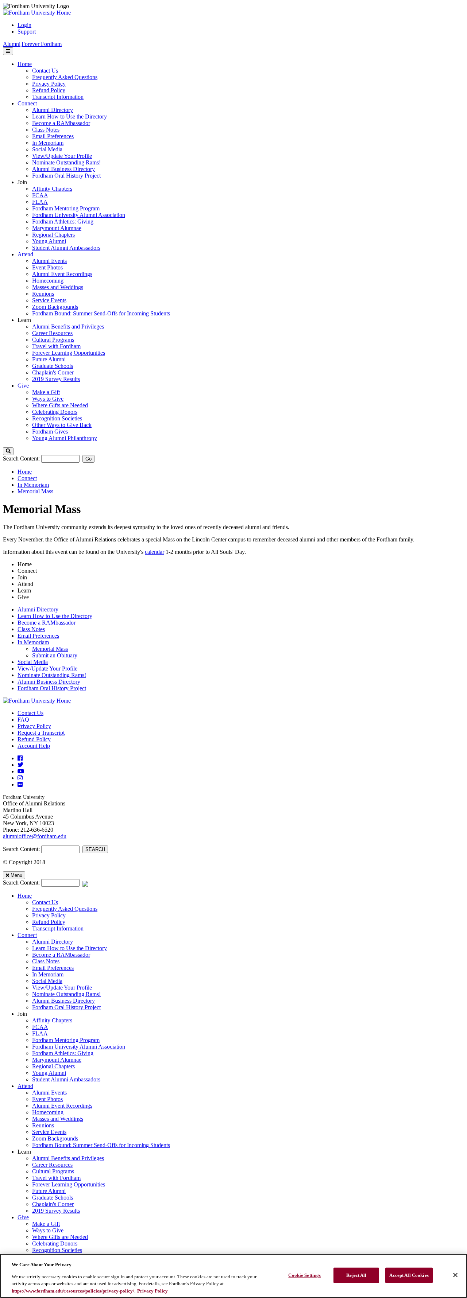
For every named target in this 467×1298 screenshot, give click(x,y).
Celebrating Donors (54, 1243)
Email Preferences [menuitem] (53, 136)
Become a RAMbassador (47, 622)
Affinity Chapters (52, 1020)
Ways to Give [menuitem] (47, 399)
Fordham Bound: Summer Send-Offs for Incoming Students (101, 1145)
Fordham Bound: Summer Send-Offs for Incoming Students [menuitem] (101, 313)
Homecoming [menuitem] (47, 280)
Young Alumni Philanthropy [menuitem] (64, 438)
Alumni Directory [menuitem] (52, 110)
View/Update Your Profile (47, 668)
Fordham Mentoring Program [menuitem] (66, 208)
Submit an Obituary (54, 655)
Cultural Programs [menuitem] (53, 340)
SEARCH (95, 849)
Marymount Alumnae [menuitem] (56, 228)
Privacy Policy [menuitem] (49, 84)
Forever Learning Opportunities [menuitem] (68, 353)
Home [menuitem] (25, 64)
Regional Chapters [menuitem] (53, 235)
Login (24, 25)
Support (27, 31)
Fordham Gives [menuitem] (50, 431)
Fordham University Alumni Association (78, 1047)
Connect (27, 478)
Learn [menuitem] (24, 320)
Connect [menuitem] (27, 103)
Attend (25, 1086)
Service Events (49, 1132)
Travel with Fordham (56, 1178)
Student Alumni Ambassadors (66, 1079)
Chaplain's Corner (53, 1204)
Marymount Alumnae (56, 1060)
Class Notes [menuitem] (45, 130)
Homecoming (47, 1112)
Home (25, 472)
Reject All (356, 1275)
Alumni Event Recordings (62, 1106)
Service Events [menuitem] (49, 300)
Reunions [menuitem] (43, 294)
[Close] (455, 1275)
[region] (233, 1276)
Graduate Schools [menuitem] (52, 366)
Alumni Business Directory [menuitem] (63, 169)
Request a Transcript (41, 733)
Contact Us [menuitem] (45, 70)
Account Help (34, 746)
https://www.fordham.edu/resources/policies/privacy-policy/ (73, 1290)
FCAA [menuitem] (40, 195)
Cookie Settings (304, 1275)
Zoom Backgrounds (55, 1138)
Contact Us (30, 713)
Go (88, 459)
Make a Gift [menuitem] (46, 392)
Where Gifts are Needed (60, 1237)
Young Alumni (49, 1073)
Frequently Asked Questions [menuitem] (64, 77)
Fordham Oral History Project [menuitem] (66, 175)
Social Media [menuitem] (47, 149)
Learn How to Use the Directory (55, 616)
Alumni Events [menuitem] (49, 261)
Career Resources (52, 1165)
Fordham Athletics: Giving (62, 1053)
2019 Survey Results (56, 1211)
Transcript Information (58, 928)
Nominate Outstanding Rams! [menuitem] (66, 162)
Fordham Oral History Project (52, 688)
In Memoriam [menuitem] (47, 143)
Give (23, 1217)
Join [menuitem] (22, 182)
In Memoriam (33, 485)
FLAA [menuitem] (40, 202)
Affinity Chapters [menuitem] (52, 189)
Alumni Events (49, 1092)
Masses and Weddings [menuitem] (57, 287)
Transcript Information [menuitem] (58, 97)
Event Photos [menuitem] (47, 267)
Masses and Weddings (57, 1119)
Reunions (43, 1125)
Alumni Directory (38, 609)
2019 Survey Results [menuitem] (56, 379)
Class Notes (31, 629)
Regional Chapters (53, 1066)
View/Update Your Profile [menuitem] (62, 156)
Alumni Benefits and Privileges (68, 1158)
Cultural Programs (53, 1171)
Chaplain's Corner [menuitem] (53, 372)
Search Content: (22, 458)
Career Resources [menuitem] (52, 333)
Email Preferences (38, 636)
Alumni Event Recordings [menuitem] (62, 274)
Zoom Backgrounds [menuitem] (55, 307)
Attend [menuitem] (25, 254)
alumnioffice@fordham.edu (34, 836)
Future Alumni (49, 1191)
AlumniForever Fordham (32, 44)
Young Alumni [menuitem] (49, 241)
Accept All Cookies (408, 1275)
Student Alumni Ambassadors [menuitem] (66, 248)
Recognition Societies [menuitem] (57, 418)
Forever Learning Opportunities (68, 1184)
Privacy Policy (34, 726)
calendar (154, 552)
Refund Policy (34, 739)
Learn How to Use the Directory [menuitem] (69, 116)
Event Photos (47, 1099)
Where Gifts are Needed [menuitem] (60, 405)
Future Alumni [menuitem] (49, 359)
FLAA (40, 1033)
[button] (8, 451)
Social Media (33, 662)
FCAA (40, 1027)
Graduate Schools (52, 1197)
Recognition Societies (57, 1250)
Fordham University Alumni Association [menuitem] (78, 215)
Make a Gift (46, 1224)
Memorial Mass (35, 491)
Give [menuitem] (23, 385)
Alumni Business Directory (49, 682)
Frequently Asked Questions (64, 909)
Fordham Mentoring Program (66, 1040)
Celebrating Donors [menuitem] (54, 412)
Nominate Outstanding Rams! (52, 675)
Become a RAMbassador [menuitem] (61, 123)
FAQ (23, 719)
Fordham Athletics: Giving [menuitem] (62, 221)
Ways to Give (47, 1230)
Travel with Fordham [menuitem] (56, 346)
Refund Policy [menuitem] (48, 90)
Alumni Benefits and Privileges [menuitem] (68, 326)
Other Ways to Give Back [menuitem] (62, 425)
